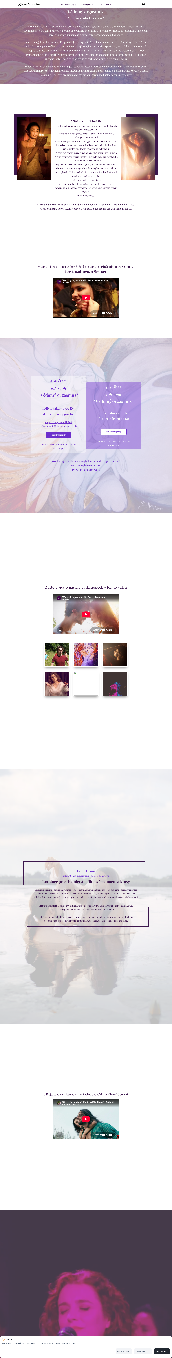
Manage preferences (142, 1351)
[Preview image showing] (57, 654)
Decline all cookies (123, 1351)
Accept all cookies (162, 1351)
